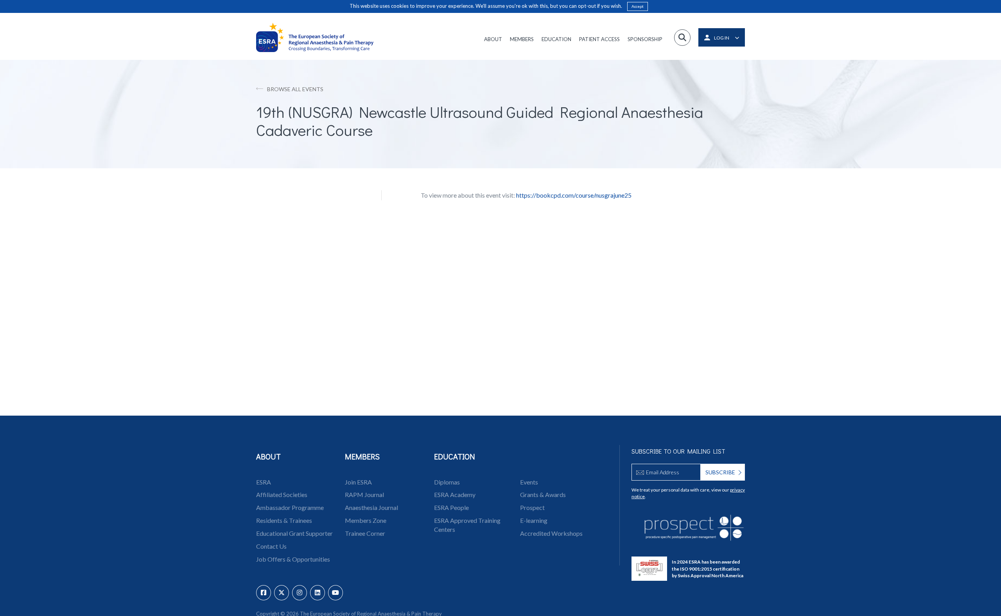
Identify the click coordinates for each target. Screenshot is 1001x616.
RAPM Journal (364, 494)
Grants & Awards (543, 494)
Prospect (532, 507)
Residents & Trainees (284, 520)
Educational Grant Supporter (294, 533)
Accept (637, 6)
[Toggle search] (682, 37)
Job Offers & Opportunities (293, 559)
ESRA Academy (454, 494)
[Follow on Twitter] (281, 592)
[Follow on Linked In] (317, 592)
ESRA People (451, 507)
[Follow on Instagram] (299, 592)
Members (522, 39)
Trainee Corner (365, 533)
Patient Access (599, 39)
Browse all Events (295, 89)
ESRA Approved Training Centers (467, 525)
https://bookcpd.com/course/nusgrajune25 (573, 195)
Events (529, 482)
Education (556, 39)
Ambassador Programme (290, 507)
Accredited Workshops (551, 533)
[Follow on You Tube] (335, 592)
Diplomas (447, 482)
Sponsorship (645, 39)
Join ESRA (358, 482)
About (493, 39)
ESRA (263, 482)
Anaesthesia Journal (371, 507)
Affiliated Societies (281, 494)
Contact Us (271, 546)
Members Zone (365, 520)
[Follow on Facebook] (263, 592)
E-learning (533, 520)
